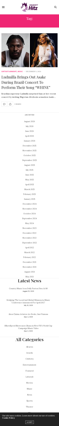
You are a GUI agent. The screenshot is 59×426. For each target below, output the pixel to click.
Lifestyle (30, 377)
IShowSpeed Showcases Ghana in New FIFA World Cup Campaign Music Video (28, 327)
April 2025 (29, 184)
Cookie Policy (8, 418)
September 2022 (29, 243)
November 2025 (29, 150)
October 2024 (29, 213)
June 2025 (29, 175)
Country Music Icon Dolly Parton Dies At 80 (28, 288)
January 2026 (29, 141)
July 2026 (30, 126)
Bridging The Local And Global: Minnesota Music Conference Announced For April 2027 (28, 301)
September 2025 (29, 160)
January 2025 (29, 199)
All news (29, 347)
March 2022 (29, 252)
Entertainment (9, 71)
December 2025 (29, 146)
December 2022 (29, 233)
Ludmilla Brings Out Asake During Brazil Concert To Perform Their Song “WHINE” (25, 82)
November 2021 (29, 267)
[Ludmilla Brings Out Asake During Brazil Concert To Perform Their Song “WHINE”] (29, 50)
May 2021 (29, 276)
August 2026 (29, 121)
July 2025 (29, 170)
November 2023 (29, 228)
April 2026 (29, 136)
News (29, 395)
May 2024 (29, 223)
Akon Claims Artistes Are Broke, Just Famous (28, 314)
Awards (29, 353)
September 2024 (29, 218)
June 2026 (29, 131)
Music (20, 71)
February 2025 (29, 194)
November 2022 (29, 238)
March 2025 (29, 189)
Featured (29, 371)
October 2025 (29, 155)
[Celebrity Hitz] (29, 7)
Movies (29, 383)
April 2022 (29, 247)
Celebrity (29, 359)
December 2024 (30, 204)
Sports (29, 401)
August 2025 (29, 165)
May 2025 (29, 179)
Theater (29, 407)
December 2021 (29, 262)
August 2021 (29, 272)
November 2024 (29, 209)
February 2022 (29, 257)
